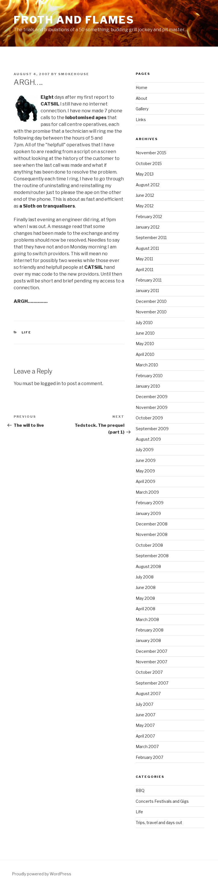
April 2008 (145, 608)
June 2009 (146, 460)
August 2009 (148, 439)
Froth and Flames (74, 20)
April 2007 (145, 736)
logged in (50, 383)
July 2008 (145, 577)
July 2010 (144, 322)
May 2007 (145, 725)
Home (141, 87)
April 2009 (145, 481)
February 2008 (150, 630)
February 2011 (149, 280)
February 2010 (149, 375)
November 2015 (151, 152)
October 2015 (149, 163)
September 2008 (152, 555)
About (141, 98)
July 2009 (145, 449)
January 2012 (148, 227)
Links (141, 119)
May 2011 (144, 258)
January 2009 (148, 513)
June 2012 (145, 195)
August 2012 (148, 184)
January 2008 (148, 640)
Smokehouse (73, 74)
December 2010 (151, 301)
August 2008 (148, 566)
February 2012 (149, 216)
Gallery (142, 108)
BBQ (140, 790)
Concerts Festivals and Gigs (162, 801)
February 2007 (149, 757)
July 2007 (144, 704)
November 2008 (151, 534)
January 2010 (148, 386)
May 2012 (145, 205)
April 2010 (145, 354)
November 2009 (151, 407)
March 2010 (147, 364)
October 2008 (149, 545)
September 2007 (152, 683)
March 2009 (147, 492)
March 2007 (147, 746)
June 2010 (145, 333)
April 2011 (144, 269)
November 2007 (151, 661)
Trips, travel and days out (159, 822)
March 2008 (147, 619)
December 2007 (151, 651)
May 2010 (145, 343)
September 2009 (152, 428)
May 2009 (145, 470)
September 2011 (151, 237)
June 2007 (145, 714)
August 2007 (148, 693)
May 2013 (145, 174)
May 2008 (145, 598)
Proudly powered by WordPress (41, 873)
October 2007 (149, 672)
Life (27, 332)
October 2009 (149, 417)
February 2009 (150, 502)
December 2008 (151, 523)
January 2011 (147, 290)
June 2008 (146, 587)
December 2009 (151, 396)
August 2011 (147, 248)
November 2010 (151, 311)
